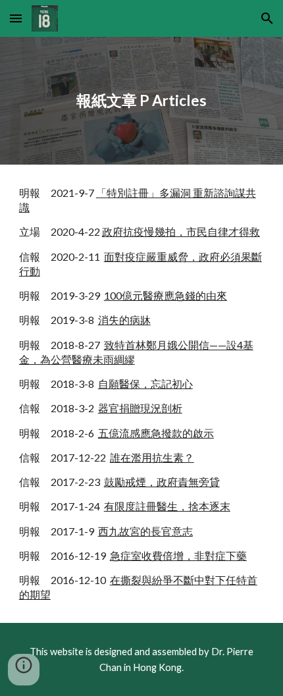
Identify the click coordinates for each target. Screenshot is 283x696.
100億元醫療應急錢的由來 (165, 295)
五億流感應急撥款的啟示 (156, 433)
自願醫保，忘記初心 (145, 383)
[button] (16, 18)
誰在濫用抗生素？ (152, 457)
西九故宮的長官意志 (145, 531)
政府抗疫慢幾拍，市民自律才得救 (181, 231)
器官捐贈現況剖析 (140, 408)
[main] (142, 100)
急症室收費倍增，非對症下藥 (178, 555)
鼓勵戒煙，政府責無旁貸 (162, 481)
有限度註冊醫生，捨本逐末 (167, 506)
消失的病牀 (124, 319)
